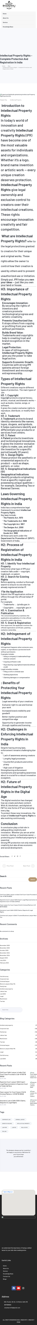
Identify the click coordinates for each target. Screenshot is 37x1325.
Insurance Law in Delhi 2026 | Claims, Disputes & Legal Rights (13, 1102)
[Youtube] (18, 1288)
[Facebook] (14, 1288)
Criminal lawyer (5, 981)
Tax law (2, 1001)
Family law (3, 986)
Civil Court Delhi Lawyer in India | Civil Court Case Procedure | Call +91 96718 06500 (13, 1074)
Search (3, 876)
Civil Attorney (4, 976)
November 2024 (5, 955)
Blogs (4, 1279)
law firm (4, 1127)
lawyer (14, 1127)
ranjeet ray (3, 100)
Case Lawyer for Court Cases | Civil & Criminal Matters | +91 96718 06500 (13, 1093)
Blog (9, 66)
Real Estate (3, 999)
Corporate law (4, 979)
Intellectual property (15, 100)
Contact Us (6, 1276)
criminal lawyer (20, 1119)
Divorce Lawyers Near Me (7, 984)
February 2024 (4, 963)
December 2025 (5, 945)
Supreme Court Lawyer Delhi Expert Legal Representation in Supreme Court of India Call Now (18, 900)
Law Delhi (3, 994)
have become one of (16, 140)
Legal (1, 996)
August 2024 (4, 958)
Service (5, 22)
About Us (6, 18)
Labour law (3, 991)
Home (4, 13)
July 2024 (3, 960)
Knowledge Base (8, 27)
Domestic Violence (7, 1123)
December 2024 (5, 953)
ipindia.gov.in (23, 604)
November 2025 (5, 948)
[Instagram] (23, 1288)
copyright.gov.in (23, 607)
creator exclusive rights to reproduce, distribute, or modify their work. (18, 410)
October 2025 (4, 950)
